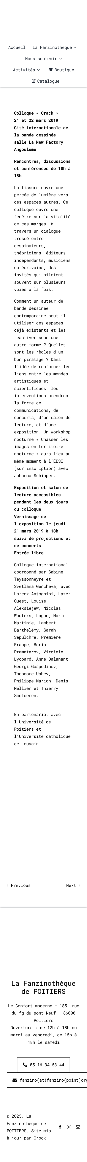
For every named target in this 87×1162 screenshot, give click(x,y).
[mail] (78, 1127)
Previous (21, 885)
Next (71, 885)
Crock (40, 1138)
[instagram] (69, 1127)
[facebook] (60, 1127)
